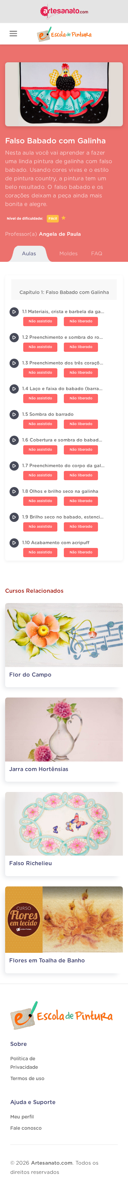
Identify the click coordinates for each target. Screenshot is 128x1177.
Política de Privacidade (24, 1063)
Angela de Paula (60, 234)
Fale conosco (26, 1128)
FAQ (96, 253)
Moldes (68, 253)
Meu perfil (22, 1117)
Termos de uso (27, 1078)
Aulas (29, 253)
